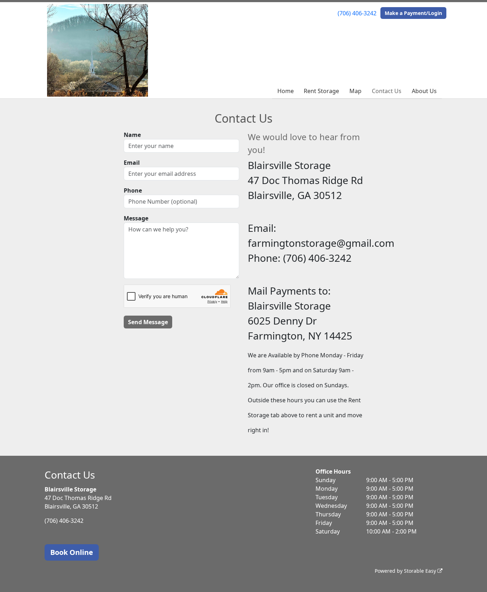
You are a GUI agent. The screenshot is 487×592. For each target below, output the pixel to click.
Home (285, 91)
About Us (424, 91)
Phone (133, 190)
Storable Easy (420, 570)
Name (132, 135)
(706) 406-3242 (357, 13)
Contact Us (386, 91)
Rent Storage (321, 91)
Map (355, 91)
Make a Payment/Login (413, 13)
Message (136, 218)
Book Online (71, 552)
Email (132, 163)
